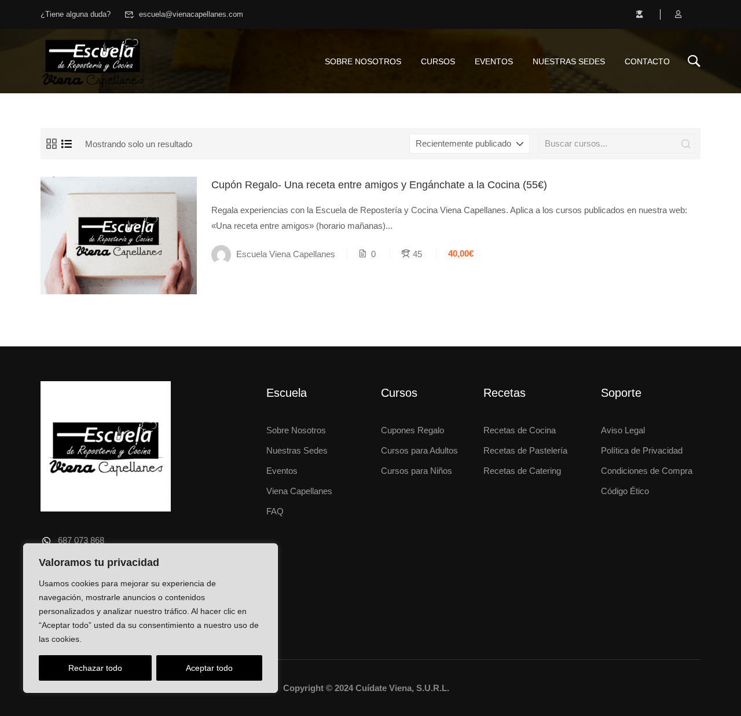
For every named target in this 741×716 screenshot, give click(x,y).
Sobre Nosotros (296, 430)
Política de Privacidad (642, 450)
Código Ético (625, 491)
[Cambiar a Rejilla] (51, 143)
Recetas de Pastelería (525, 450)
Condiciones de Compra (646, 471)
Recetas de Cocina (519, 430)
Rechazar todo (95, 668)
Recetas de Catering (522, 471)
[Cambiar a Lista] (66, 143)
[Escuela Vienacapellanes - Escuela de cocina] (93, 61)
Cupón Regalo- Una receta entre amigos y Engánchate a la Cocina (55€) (379, 185)
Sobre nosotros (363, 61)
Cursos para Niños (416, 471)
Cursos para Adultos (419, 450)
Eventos (494, 61)
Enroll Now (119, 235)
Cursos (438, 61)
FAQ (275, 511)
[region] (150, 618)
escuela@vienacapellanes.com (191, 14)
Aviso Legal (623, 430)
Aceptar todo (209, 668)
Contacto (647, 61)
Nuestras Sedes (569, 61)
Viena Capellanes (299, 491)
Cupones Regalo (412, 430)
